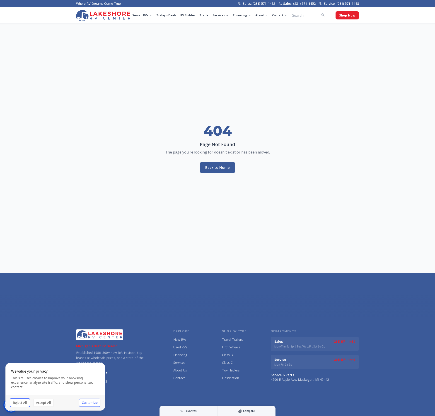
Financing (240, 15)
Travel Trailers (232, 339)
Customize (90, 402)
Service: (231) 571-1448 (341, 3)
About (259, 15)
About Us (180, 370)
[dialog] (55, 387)
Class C (227, 362)
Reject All (20, 402)
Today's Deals (166, 15)
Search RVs (140, 15)
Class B (227, 355)
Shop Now (347, 15)
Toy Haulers (231, 370)
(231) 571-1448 (343, 359)
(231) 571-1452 (343, 341)
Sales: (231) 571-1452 (259, 3)
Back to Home (217, 167)
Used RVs (180, 347)
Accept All (43, 402)
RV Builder (187, 15)
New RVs (179, 339)
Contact (277, 15)
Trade (203, 15)
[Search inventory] (322, 15)
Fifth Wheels (231, 347)
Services (219, 15)
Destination (230, 378)
